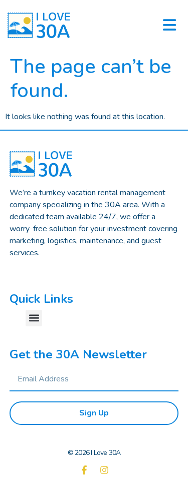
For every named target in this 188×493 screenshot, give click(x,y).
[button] (34, 318)
